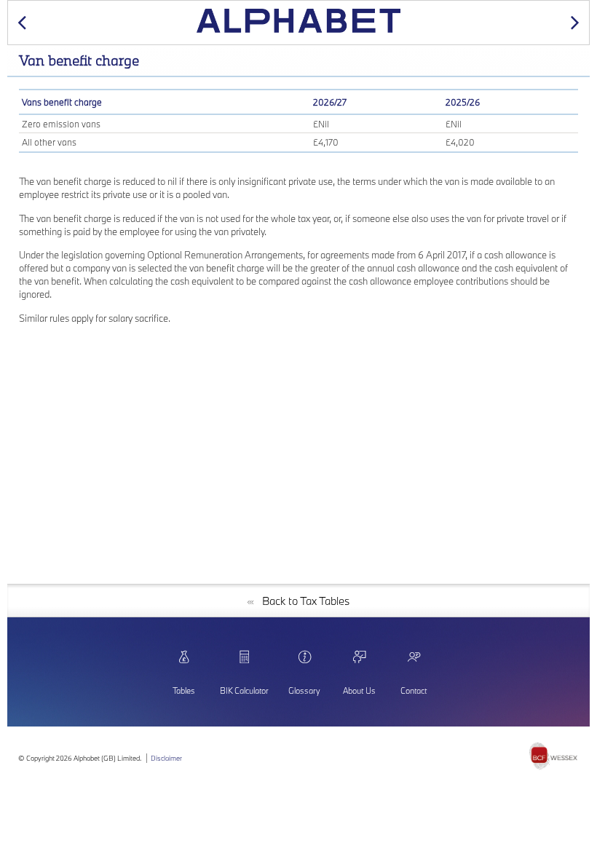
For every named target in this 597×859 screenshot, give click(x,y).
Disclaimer (166, 758)
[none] (553, 758)
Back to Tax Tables (301, 600)
